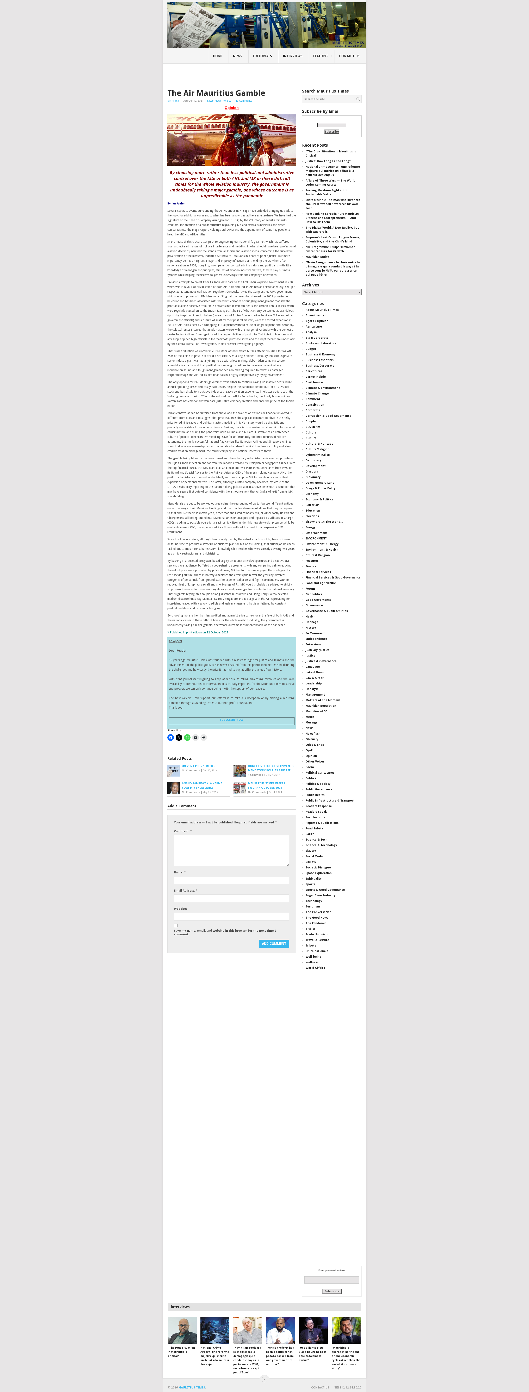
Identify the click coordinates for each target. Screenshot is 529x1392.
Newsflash (313, 733)
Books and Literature (321, 343)
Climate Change (317, 393)
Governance (314, 605)
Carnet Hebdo (316, 376)
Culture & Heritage (319, 443)
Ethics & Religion (318, 555)
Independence (316, 638)
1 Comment (255, 774)
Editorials (262, 56)
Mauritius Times (192, 1387)
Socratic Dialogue (318, 867)
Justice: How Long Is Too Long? (328, 161)
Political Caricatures (320, 772)
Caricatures (314, 371)
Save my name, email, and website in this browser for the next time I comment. (225, 932)
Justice (310, 655)
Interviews (293, 56)
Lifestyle (312, 689)
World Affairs (315, 967)
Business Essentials (320, 360)
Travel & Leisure (317, 940)
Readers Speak (316, 811)
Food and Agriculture (321, 583)
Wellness (312, 962)
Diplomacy (313, 477)
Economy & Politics (319, 499)
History (311, 627)
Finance (311, 566)
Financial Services (318, 572)
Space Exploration (319, 873)
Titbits (310, 928)
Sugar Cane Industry (321, 895)
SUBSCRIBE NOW (231, 719)
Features (320, 56)
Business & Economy (320, 354)
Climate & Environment (323, 388)
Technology (314, 901)
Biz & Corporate (317, 337)
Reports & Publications (322, 822)
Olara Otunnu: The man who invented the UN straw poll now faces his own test (333, 204)
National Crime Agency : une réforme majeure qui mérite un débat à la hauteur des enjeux (333, 171)
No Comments (243, 100)
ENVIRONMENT (316, 538)
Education (313, 510)
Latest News (214, 100)
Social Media (314, 856)
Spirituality (314, 878)
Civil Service (314, 382)
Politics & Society (318, 783)
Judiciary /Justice (318, 650)
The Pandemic (316, 923)
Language (313, 666)
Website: (180, 908)
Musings (311, 722)
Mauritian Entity (317, 256)
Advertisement (317, 315)
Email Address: (185, 890)
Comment (313, 399)
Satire (310, 834)
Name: (179, 872)
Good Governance (318, 599)
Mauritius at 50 (316, 711)
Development (316, 466)
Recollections (315, 817)
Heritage (312, 622)
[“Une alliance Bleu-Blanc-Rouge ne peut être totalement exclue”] (313, 1330)
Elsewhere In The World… (324, 521)
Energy (311, 527)
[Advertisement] (238, 73)
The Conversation (318, 912)
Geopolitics (314, 594)
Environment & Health (322, 549)
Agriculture (314, 326)
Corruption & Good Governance (328, 415)
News (237, 56)
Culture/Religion (317, 449)
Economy (312, 493)
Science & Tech (316, 839)
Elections (312, 516)
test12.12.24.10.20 (347, 1387)
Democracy (314, 460)
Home (217, 56)
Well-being (313, 956)
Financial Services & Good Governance (333, 577)
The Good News (317, 917)
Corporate (313, 410)
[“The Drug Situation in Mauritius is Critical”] (182, 1330)
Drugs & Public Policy (321, 488)
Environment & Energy (322, 544)
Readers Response (319, 806)
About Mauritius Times (322, 309)
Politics (227, 100)
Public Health (315, 795)
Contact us (349, 56)
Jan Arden (173, 100)
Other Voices (315, 761)
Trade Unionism (317, 934)
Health (310, 616)
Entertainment (317, 532)
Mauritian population (321, 705)
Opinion (311, 756)
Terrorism (313, 906)
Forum (310, 588)
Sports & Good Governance (325, 889)
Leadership (314, 683)
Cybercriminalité (318, 454)
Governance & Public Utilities (327, 611)
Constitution (315, 404)
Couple (311, 421)
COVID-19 (313, 427)
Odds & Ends (315, 744)
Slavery (311, 850)
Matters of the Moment (323, 700)
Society (311, 861)
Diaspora (312, 471)
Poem (310, 767)
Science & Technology (321, 845)
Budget (311, 348)
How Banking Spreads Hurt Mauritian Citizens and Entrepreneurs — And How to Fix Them (332, 218)
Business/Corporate (320, 365)
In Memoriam (315, 633)
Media (310, 717)
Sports (310, 884)
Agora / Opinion (317, 321)
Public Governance (319, 789)
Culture (311, 432)
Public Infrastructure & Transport (330, 800)
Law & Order (315, 677)
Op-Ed (310, 750)
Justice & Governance (321, 661)
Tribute (311, 945)
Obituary (312, 739)
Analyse (311, 332)
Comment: (182, 831)
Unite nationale (317, 951)
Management (315, 694)
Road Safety (314, 828)
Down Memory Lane (320, 482)
